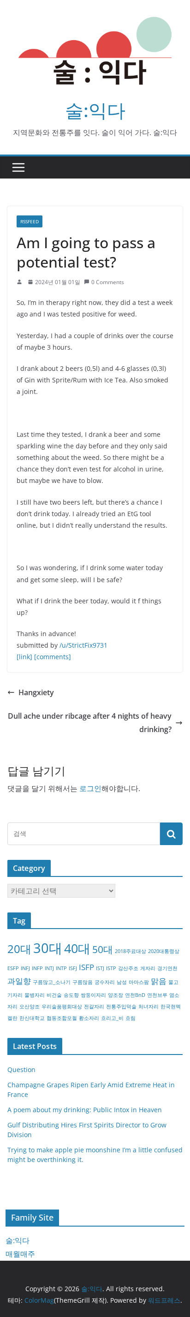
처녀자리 (148, 1006)
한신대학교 (32, 1018)
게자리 (147, 968)
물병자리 (34, 995)
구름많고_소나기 (52, 982)
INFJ (25, 968)
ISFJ (73, 968)
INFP (37, 968)
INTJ (49, 968)
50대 (102, 949)
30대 (47, 948)
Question (21, 1069)
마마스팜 (139, 982)
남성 (122, 982)
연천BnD (135, 995)
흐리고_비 (112, 1018)
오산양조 (29, 1006)
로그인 (90, 788)
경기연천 (167, 968)
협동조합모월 (62, 1018)
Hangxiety (36, 692)
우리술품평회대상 (62, 1006)
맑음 (158, 981)
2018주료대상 (130, 951)
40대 (77, 948)
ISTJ (100, 968)
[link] (24, 656)
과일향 (19, 981)
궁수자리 (105, 982)
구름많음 (82, 982)
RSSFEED (29, 221)
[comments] (52, 656)
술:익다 (95, 110)
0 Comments (107, 282)
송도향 (71, 995)
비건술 (54, 995)
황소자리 (89, 1018)
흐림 (130, 1018)
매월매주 (20, 1254)
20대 (19, 948)
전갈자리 (94, 1006)
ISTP (111, 968)
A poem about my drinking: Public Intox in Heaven (84, 1109)
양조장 (115, 995)
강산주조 (128, 968)
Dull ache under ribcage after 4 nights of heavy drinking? (90, 722)
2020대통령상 (163, 951)
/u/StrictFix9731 (83, 645)
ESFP (13, 968)
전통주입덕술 (121, 1006)
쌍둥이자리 (93, 995)
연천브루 (157, 995)
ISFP (86, 967)
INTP (61, 968)
